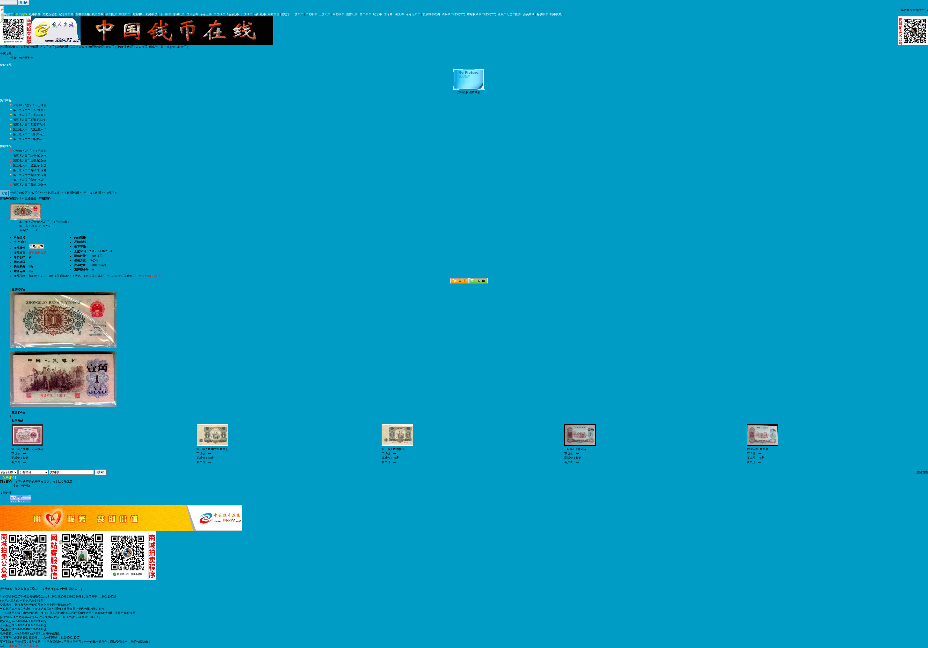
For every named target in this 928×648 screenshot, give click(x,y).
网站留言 (273, 14)
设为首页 (7, 589)
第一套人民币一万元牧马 (27, 449)
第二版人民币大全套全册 (212, 449)
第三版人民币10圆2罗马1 (29, 110)
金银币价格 (82, 14)
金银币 (110, 47)
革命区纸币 (413, 14)
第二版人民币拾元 (393, 449)
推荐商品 (6, 146)
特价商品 (6, 65)
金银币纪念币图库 (509, 14)
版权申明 (61, 589)
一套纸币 (298, 14)
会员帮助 (529, 14)
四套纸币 (338, 14)
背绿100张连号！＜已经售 (29, 105)
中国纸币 (124, 14)
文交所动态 (50, 14)
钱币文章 (97, 14)
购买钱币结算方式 (453, 14)
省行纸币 (260, 14)
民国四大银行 (78, 47)
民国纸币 (219, 14)
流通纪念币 (96, 47)
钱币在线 (37, 193)
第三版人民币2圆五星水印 (29, 129)
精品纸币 (233, 14)
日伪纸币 (246, 14)
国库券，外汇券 (394, 14)
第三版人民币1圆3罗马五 (29, 134)
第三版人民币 (92, 193)
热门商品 (6, 100)
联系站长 (34, 589)
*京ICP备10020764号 (13, 596)
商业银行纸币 (29, 47)
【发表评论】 (8, 477)
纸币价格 (35, 14)
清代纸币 (165, 14)
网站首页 (8, 14)
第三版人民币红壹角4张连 (29, 165)
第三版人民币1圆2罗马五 (29, 139)
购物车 (285, 14)
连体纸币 (352, 14)
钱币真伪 (152, 14)
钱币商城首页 (9, 47)
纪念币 (377, 14)
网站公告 (74, 589)
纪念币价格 (66, 14)
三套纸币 (325, 14)
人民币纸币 (47, 47)
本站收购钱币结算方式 (481, 14)
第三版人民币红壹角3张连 (29, 155)
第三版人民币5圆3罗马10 (29, 119)
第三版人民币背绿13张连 (29, 180)
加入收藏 (20, 589)
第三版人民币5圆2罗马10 (29, 124)
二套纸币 (311, 14)
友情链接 (47, 589)
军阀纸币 (179, 14)
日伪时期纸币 (125, 47)
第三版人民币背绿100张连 (29, 184)
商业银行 (138, 14)
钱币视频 (556, 14)
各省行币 (141, 47)
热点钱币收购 (431, 14)
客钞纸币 (542, 14)
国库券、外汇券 (159, 47)
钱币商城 (21, 14)
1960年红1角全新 (575, 449)
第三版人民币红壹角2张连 (29, 160)
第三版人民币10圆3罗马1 (29, 115)
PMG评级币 (179, 47)
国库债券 (192, 14)
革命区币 (206, 14)
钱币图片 (111, 14)
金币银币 (365, 14)
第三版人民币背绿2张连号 (29, 170)
